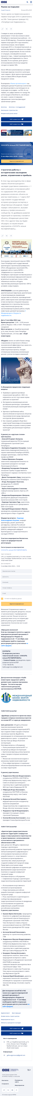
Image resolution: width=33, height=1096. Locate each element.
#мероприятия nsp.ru (7, 1019)
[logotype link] (5, 2)
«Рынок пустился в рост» (18, 83)
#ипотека (4, 107)
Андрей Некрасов (5, 10)
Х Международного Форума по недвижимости (13, 313)
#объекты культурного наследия (11, 1023)
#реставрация (16, 1013)
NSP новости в (15, 119)
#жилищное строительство (9, 110)
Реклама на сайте (19, 1081)
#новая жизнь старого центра (10, 1016)
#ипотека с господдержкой (17, 107)
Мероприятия (19, 1085)
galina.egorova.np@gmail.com (16, 1055)
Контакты (5, 1080)
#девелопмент (5, 1013)
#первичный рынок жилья (9, 113)
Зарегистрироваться (17, 161)
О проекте (5, 1083)
